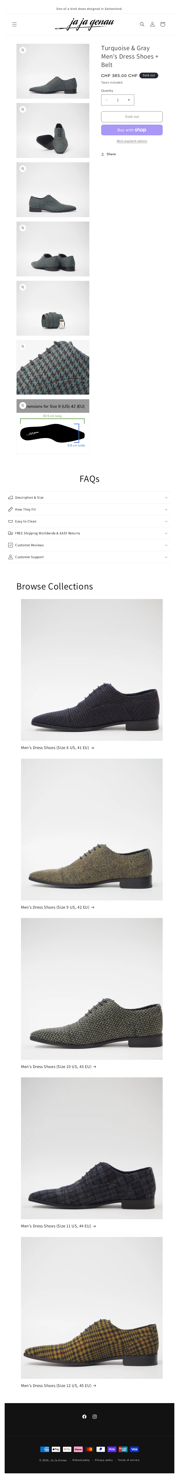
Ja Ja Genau (58, 1460)
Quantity (107, 90)
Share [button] (111, 154)
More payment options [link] (132, 141)
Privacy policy (104, 1460)
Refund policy (81, 1460)
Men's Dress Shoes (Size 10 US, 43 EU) (56, 1066)
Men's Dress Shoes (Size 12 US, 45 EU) (56, 1385)
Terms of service (128, 1460)
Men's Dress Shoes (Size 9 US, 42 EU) (55, 907)
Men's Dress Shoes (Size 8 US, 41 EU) (55, 747)
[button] (14, 24)
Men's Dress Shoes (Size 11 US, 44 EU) (56, 1226)
